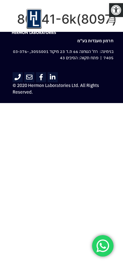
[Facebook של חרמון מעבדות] (41, 77)
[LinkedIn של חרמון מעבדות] (53, 77)
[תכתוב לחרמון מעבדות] (29, 77)
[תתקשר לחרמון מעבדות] (18, 77)
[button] (116, 10)
